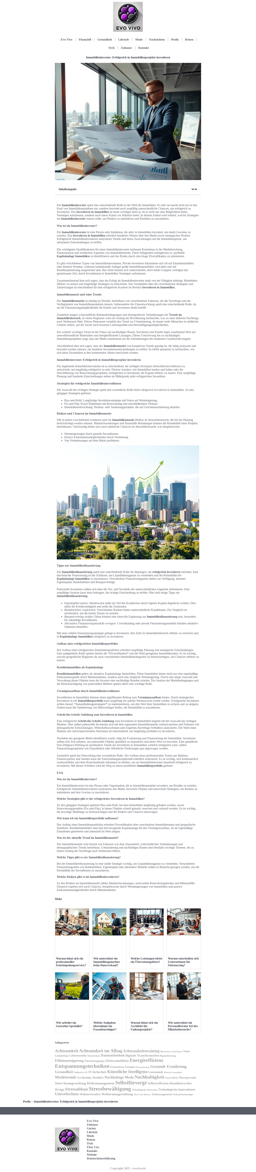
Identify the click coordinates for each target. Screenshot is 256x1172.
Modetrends (65, 1077)
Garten (91, 1128)
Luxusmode (155, 1072)
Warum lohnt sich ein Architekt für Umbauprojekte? (144, 1026)
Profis (175, 39)
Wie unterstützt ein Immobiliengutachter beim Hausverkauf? (106, 962)
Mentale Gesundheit (173, 1072)
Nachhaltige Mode (119, 1077)
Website (92, 1154)
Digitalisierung (168, 1055)
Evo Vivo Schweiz (183, 1157)
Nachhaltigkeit (149, 1077)
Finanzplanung (143, 1067)
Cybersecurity (78, 1055)
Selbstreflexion (158, 1083)
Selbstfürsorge (131, 1082)
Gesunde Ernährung (168, 1066)
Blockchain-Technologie (171, 1051)
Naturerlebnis (171, 1077)
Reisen (189, 39)
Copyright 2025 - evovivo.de (128, 1168)
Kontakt (143, 47)
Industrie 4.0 (81, 1072)
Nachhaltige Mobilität (90, 1077)
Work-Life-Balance (142, 1095)
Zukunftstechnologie (183, 1094)
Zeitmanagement (162, 1094)
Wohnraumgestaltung (117, 1094)
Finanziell (85, 39)
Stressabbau (76, 1089)
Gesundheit (104, 39)
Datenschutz (93, 1055)
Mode (139, 39)
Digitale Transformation (142, 1055)
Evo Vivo (66, 39)
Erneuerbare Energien (122, 1067)
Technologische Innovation (144, 1089)
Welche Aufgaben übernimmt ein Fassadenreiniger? (105, 1026)
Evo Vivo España (183, 1134)
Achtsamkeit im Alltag (100, 1050)
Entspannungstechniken (82, 1066)
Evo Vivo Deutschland (185, 1122)
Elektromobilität (117, 1061)
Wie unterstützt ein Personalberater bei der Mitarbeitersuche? (183, 1026)
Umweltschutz (67, 1094)
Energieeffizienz (146, 1060)
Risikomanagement (101, 1083)
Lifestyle (123, 39)
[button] (192, 189)
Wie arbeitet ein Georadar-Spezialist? (69, 1024)
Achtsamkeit (66, 1050)
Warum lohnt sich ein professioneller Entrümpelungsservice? (71, 962)
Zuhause (126, 47)
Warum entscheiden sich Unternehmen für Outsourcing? (183, 962)
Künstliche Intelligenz (127, 1071)
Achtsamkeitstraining (141, 1051)
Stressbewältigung (110, 1089)
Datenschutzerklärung (101, 1158)
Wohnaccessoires (90, 1094)
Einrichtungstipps (95, 1061)
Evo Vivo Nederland (184, 1145)
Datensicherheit (112, 1055)
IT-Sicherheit (97, 1072)
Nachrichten (157, 39)
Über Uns (93, 1147)
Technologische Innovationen (176, 1089)
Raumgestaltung (74, 1083)
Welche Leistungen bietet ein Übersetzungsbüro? (146, 960)
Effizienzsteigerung (69, 1061)
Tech (111, 47)
